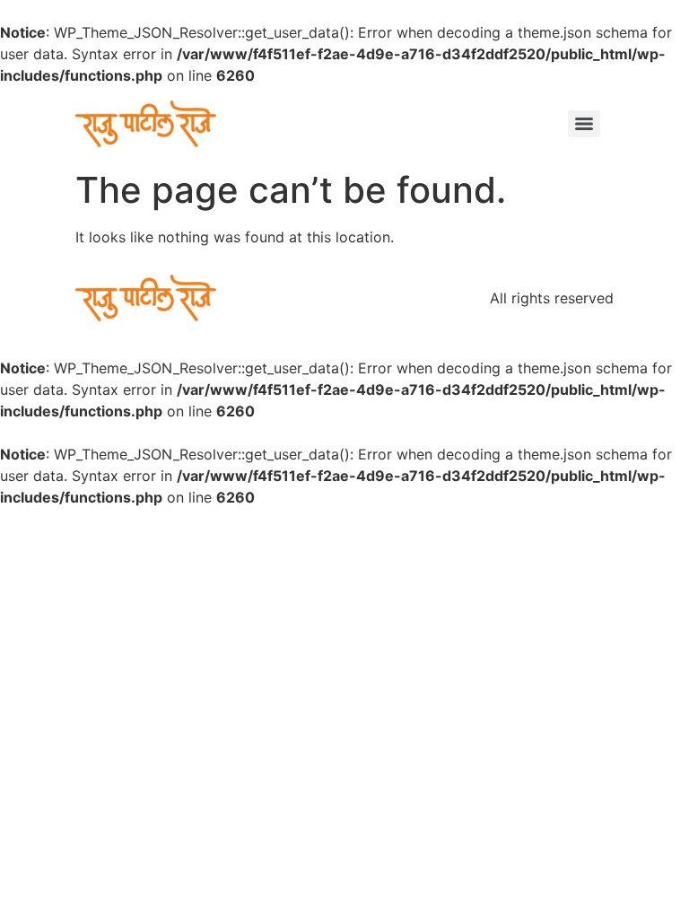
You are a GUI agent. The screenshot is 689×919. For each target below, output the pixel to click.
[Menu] (584, 123)
